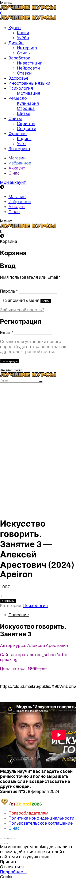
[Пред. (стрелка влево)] (1, 843)
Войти (45, 300)
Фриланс (17, 133)
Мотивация (28, 93)
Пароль (9, 291)
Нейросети (28, 68)
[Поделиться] (6, 838)
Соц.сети (26, 128)
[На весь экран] (10, 838)
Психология (20, 88)
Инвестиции (29, 63)
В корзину (8, 600)
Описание (18, 614)
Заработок (19, 58)
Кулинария (28, 103)
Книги (23, 32)
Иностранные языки (29, 83)
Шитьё (23, 113)
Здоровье (18, 78)
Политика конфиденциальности (41, 818)
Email (6, 332)
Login (18, 370)
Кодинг (24, 138)
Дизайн (16, 43)
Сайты (15, 118)
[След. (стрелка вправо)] (6, 843)
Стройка (26, 108)
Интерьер (27, 48)
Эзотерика (19, 148)
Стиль (23, 53)
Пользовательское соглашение (40, 823)
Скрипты (26, 123)
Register (6, 370)
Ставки (24, 73)
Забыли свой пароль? (22, 309)
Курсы (14, 27)
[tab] (42, 614)
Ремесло (17, 98)
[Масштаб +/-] (14, 838)
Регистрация (10, 361)
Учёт (21, 143)
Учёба (23, 37)
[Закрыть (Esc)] (1, 838)
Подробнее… (13, 872)
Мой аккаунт (13, 182)
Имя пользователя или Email (30, 277)
